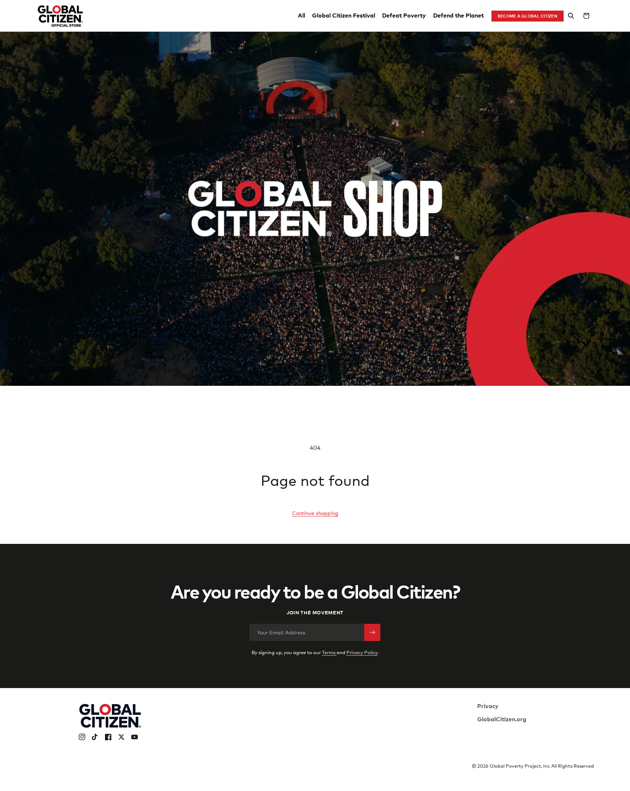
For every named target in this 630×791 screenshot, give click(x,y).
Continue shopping (315, 513)
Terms (329, 652)
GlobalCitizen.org (501, 719)
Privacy (487, 706)
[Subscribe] (372, 632)
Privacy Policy (361, 652)
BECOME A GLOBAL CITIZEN (527, 16)
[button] (571, 16)
